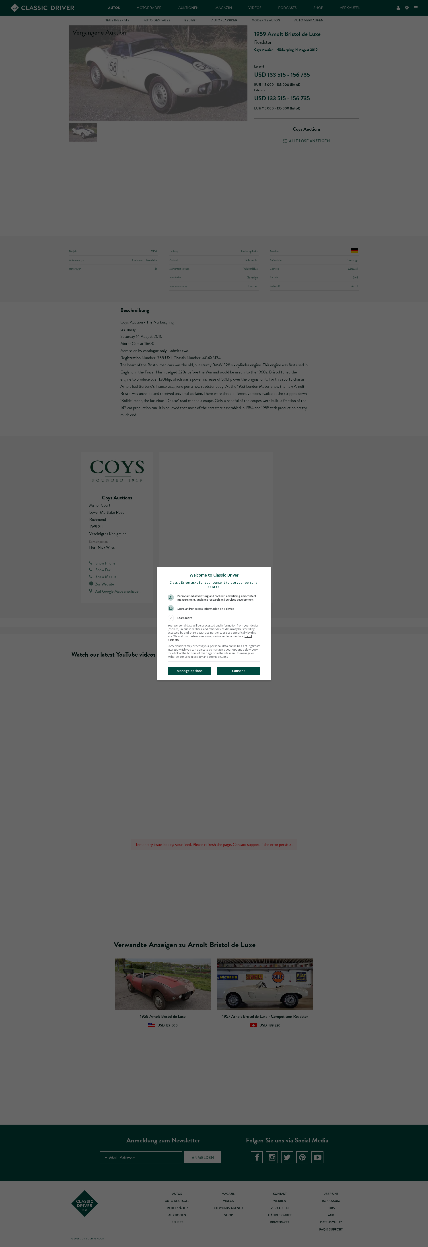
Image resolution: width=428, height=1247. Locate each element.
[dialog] (214, 623)
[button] (214, 618)
